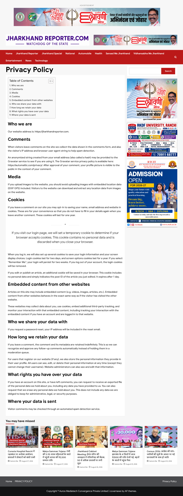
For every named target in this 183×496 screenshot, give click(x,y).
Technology (41, 60)
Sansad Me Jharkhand (118, 53)
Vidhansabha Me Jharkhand (149, 53)
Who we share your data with (26, 103)
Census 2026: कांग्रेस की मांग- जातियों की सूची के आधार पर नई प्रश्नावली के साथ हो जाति (161, 454)
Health (98, 53)
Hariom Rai (14, 461)
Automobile (84, 53)
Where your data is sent (24, 115)
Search (168, 71)
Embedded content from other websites (32, 100)
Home (9, 53)
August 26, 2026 (96, 467)
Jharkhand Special (52, 53)
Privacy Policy (170, 481)
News (28, 60)
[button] (175, 57)
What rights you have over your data (30, 111)
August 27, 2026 (27, 461)
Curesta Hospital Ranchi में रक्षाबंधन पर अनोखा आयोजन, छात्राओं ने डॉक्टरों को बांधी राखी (21, 454)
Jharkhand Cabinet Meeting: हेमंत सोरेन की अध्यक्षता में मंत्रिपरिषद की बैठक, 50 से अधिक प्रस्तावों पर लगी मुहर (91, 457)
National (70, 53)
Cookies (16, 96)
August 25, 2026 (131, 464)
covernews (115, 491)
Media (15, 92)
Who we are (17, 85)
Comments (17, 89)
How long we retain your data (26, 107)
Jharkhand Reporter (27, 53)
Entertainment (14, 60)
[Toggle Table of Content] (49, 81)
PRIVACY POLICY (23, 481)
